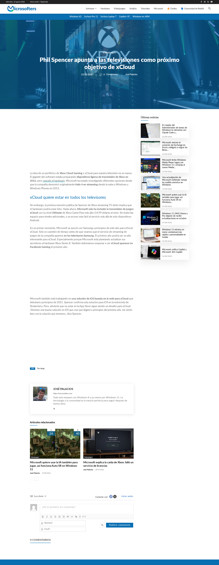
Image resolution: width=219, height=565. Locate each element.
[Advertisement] (82, 147)
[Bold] (43, 516)
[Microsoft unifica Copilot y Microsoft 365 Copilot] (150, 252)
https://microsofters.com (62, 393)
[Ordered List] (59, 516)
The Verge (41, 368)
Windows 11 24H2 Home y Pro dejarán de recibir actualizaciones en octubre (175, 216)
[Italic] (47, 516)
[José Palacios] (41, 399)
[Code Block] (72, 516)
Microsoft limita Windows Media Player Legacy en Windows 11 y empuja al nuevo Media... (174, 164)
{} (80, 516)
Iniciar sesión (127, 496)
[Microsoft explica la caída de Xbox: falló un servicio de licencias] (108, 443)
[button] (209, 8)
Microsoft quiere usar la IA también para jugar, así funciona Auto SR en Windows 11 (54, 466)
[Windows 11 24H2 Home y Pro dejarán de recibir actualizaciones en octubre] (150, 217)
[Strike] (55, 516)
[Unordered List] (64, 516)
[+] (84, 516)
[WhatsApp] (92, 119)
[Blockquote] (68, 516)
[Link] (76, 516)
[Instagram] (204, 2)
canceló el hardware (54, 181)
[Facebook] (201, 2)
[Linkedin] (99, 119)
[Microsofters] (28, 9)
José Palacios (131, 74)
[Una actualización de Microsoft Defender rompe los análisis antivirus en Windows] (150, 183)
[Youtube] (211, 2)
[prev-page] (32, 479)
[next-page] (36, 479)
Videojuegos (109, 52)
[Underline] (51, 516)
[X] (208, 2)
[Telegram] (106, 119)
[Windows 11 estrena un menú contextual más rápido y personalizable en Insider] (150, 235)
